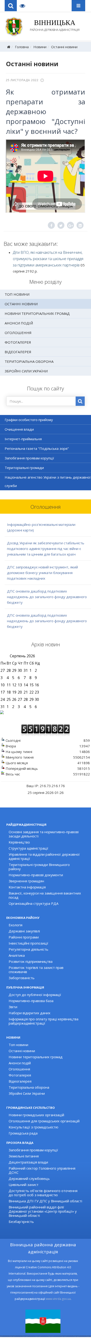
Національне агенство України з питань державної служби (48, 481)
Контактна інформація (27, 887)
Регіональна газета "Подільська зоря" (37, 448)
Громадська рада (23, 1133)
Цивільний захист (23, 1184)
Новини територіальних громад (37, 313)
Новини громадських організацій (36, 1115)
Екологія (15, 925)
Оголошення (18, 332)
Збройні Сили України (26, 371)
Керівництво (19, 842)
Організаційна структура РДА (33, 903)
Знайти (80, 401)
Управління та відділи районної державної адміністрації (44, 856)
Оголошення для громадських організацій (44, 1121)
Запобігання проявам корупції (29, 458)
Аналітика (17, 955)
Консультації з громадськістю (33, 1127)
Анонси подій (19, 323)
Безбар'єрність (21, 1221)
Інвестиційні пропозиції (28, 943)
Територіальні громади (24, 467)
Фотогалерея (18, 342)
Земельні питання (24, 1156)
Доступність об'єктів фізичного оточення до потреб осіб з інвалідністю (43, 1192)
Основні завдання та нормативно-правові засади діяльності (44, 833)
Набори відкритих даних (29, 1013)
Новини (39, 46)
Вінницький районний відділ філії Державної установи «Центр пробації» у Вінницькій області (43, 1211)
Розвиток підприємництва (30, 961)
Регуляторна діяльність (28, 949)
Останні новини (64, 46)
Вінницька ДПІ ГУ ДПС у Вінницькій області (45, 1201)
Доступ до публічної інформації (35, 994)
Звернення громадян (26, 881)
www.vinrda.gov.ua (58, 1299)
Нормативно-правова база (31, 1000)
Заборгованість (22, 977)
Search (11, 5)
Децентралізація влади (28, 1162)
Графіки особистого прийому (29, 419)
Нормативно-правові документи (36, 875)
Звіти (13, 1006)
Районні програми (24, 937)
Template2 (24, 5)
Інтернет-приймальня (23, 438)
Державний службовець (29, 1178)
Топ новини (17, 294)
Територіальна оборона (29, 361)
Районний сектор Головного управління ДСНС (42, 1170)
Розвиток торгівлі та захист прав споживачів (36, 969)
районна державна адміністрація (55, 25)
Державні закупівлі (24, 931)
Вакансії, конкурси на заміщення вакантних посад (45, 895)
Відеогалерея (18, 351)
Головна (22, 46)
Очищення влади (19, 429)
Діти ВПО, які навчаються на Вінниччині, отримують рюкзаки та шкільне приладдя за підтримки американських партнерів (48, 259)
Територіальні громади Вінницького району (39, 866)
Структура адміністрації (28, 848)
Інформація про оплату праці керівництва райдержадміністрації (43, 1021)
